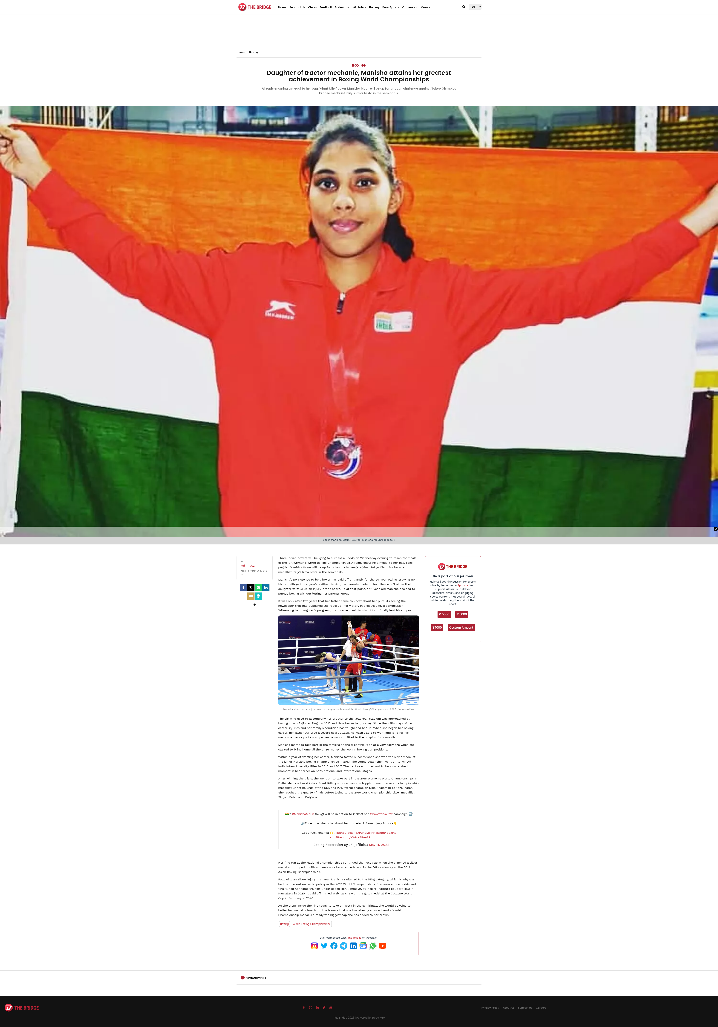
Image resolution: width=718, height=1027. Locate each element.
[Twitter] (251, 587)
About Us (508, 1008)
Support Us (297, 7)
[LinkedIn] (266, 587)
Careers (541, 1008)
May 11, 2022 (379, 845)
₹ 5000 (444, 614)
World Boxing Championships (312, 924)
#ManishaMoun (303, 814)
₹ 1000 (437, 627)
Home (282, 7)
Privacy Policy (490, 1008)
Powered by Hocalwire (370, 1018)
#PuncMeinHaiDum (371, 832)
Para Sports (390, 7)
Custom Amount (461, 627)
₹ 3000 (462, 614)
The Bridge (354, 937)
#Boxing (390, 832)
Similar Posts (256, 978)
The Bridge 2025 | (344, 1018)
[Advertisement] (359, 35)
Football (326, 7)
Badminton (342, 7)
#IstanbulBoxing (345, 832)
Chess (312, 7)
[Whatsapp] (258, 587)
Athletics (359, 7)
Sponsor (463, 585)
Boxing (359, 65)
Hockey (374, 7)
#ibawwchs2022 (381, 814)
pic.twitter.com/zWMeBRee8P (349, 837)
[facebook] (243, 587)
